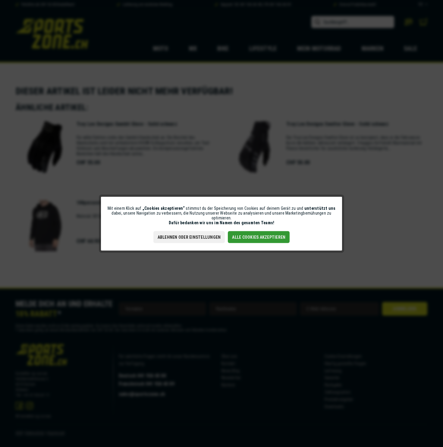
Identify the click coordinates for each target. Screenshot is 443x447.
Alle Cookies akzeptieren (258, 237)
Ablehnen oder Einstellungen (189, 237)
